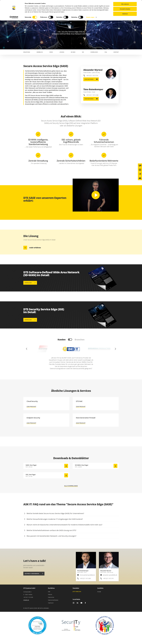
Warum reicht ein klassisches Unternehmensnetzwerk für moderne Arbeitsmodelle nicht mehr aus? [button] (64, 525)
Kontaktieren (89, 79)
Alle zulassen (125, 4)
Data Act (50, 594)
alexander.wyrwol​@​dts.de (110, 575)
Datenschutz (51, 597)
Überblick (40, 52)
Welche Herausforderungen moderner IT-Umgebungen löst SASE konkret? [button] (55, 519)
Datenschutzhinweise (53, 600)
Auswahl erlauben (125, 9)
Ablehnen (125, 13)
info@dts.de (26, 600)
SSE (83, 52)
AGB (49, 591)
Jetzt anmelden (77, 591)
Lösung (61, 52)
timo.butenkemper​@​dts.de (87, 575)
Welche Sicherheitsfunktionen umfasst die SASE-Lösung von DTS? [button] (51, 530)
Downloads (94, 52)
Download (28, 283)
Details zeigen (90, 17)
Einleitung (26, 52)
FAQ (106, 52)
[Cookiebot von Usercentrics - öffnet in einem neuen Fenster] (14, 17)
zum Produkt (46, 403)
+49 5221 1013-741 (92, 76)
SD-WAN (73, 52)
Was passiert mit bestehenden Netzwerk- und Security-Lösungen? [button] (51, 536)
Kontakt (116, 52)
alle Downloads (71, 486)
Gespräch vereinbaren (32, 573)
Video (51, 52)
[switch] (50, 17)
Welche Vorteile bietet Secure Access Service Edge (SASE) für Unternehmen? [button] (55, 513)
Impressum (50, 603)
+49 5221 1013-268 (92, 95)
